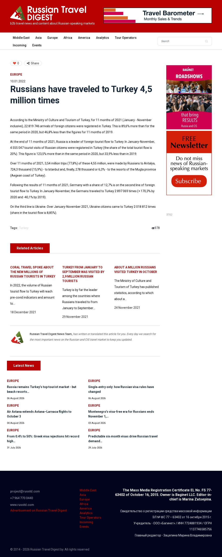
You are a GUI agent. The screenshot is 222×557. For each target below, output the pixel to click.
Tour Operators (126, 37)
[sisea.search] (206, 41)
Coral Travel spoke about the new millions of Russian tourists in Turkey (32, 272)
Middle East (21, 37)
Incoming (19, 45)
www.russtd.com (22, 505)
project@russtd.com (25, 491)
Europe (52, 37)
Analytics (102, 37)
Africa (68, 37)
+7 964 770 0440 (21, 498)
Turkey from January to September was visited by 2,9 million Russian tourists (83, 274)
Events (37, 45)
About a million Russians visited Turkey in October (135, 270)
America (84, 37)
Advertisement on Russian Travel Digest (38, 510)
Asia (38, 37)
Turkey (23, 228)
